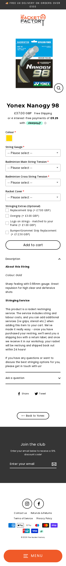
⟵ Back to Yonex (32, 416)
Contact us (20, 513)
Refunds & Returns (41, 513)
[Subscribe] (53, 464)
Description (13, 259)
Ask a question (15, 378)
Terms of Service (23, 518)
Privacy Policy (44, 518)
